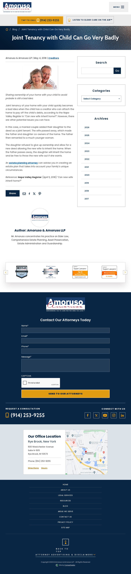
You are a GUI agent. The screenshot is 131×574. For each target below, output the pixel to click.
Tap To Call (40, 20)
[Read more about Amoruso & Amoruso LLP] (40, 209)
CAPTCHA (26, 376)
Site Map (65, 527)
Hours (44, 468)
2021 (87, 167)
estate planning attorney (23, 162)
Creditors (53, 58)
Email (24, 336)
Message (26, 357)
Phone (25, 346)
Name (24, 326)
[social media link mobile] (88, 415)
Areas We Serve (65, 511)
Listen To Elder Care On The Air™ (92, 19)
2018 (87, 191)
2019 (87, 183)
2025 (87, 135)
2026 (87, 127)
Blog (14, 29)
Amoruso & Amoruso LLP (46, 230)
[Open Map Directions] (87, 431)
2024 (87, 143)
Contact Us (65, 517)
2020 (87, 175)
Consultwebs (69, 565)
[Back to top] (65, 542)
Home (65, 484)
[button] (6, 272)
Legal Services (65, 495)
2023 (87, 151)
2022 (87, 159)
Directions (33, 468)
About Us (65, 490)
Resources (65, 500)
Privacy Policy (65, 522)
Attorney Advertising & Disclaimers (64, 554)
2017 (87, 199)
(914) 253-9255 (43, 461)
